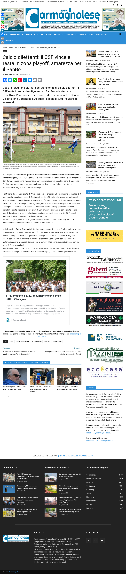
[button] (120, 34)
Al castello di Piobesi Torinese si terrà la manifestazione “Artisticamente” (19, 352)
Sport (81, 35)
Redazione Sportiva (11, 74)
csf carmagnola (36, 341)
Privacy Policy (39, 546)
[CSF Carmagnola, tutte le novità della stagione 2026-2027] (15, 376)
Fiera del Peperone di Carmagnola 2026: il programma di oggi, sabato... (28, 476)
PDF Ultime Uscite (71, 2)
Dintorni (70, 35)
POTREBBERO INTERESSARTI (15, 363)
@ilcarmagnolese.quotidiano (75, 455)
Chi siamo (25, 2)
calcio (11, 341)
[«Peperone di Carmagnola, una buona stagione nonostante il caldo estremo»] (91, 134)
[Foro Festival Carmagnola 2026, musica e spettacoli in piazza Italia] (91, 81)
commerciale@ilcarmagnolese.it (99, 440)
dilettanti (47, 341)
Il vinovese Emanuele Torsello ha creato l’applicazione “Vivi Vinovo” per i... (70, 500)
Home (6, 35)
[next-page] (8, 396)
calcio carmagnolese (22, 341)
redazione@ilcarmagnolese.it (98, 433)
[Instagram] (117, 5)
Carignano (31, 35)
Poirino (57, 35)
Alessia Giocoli (91, 88)
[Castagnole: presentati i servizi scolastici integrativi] (51, 477)
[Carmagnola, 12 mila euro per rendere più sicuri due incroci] (9, 489)
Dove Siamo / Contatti (37, 2)
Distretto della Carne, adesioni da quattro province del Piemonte (27, 500)
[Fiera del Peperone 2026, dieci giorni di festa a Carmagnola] (91, 106)
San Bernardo (57, 341)
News (94, 2)
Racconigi (45, 35)
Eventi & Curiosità (97, 35)
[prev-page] (4, 396)
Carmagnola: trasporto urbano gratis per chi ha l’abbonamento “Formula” (109, 54)
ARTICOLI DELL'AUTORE (39, 363)
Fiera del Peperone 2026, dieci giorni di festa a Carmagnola (109, 107)
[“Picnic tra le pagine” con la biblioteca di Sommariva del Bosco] (51, 489)
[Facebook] (113, 5)
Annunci (7, 41)
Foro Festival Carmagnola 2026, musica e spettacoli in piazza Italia (110, 81)
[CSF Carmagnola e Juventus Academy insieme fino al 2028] (69, 376)
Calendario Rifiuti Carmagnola (108, 2)
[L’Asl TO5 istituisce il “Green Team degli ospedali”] (9, 512)
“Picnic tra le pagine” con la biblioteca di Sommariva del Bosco (68, 488)
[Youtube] (121, 5)
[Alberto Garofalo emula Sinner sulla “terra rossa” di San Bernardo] (42, 376)
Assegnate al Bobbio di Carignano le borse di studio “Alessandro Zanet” (63, 352)
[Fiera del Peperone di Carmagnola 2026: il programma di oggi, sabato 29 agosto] (9, 477)
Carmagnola (16, 35)
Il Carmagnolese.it (15, 572)
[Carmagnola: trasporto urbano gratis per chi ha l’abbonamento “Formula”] (91, 53)
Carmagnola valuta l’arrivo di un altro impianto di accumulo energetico (110, 165)
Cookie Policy (52, 546)
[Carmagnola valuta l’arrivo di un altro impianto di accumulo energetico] (91, 164)
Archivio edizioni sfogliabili (55, 2)
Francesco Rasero (92, 60)
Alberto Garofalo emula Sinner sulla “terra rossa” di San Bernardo (41, 389)
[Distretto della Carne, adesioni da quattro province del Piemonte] (9, 501)
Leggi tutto (55, 314)
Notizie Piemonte (85, 2)
